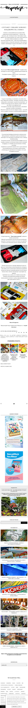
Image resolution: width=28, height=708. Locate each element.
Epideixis (2, 691)
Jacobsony (17, 691)
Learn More (14, 706)
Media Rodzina (4, 695)
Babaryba (9, 683)
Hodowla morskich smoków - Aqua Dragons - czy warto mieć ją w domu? (14, 578)
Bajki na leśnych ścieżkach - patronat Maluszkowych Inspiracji (14, 543)
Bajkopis (18, 683)
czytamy (14, 335)
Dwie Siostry (22, 687)
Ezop (7, 691)
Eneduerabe (19, 689)
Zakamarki (3, 704)
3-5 (8, 335)
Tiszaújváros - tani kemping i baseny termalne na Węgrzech (14, 612)
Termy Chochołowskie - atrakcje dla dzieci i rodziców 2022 (14, 646)
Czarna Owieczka (18, 685)
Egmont (14, 689)
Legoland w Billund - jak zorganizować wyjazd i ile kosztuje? (14, 490)
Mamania (23, 693)
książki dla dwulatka (22, 335)
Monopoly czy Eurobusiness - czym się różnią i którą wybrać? (14, 595)
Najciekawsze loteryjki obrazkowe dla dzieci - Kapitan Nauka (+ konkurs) (14, 560)
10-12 (5, 335)
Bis (22, 683)
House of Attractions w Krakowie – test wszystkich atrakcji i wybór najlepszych (14, 629)
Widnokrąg (3, 702)
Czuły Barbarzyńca (5, 687)
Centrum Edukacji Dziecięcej (7, 685)
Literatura (11, 693)
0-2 (3, 335)
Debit (17, 687)
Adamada (3, 683)
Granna (11, 691)
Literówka (17, 693)
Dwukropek (3, 689)
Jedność (22, 691)
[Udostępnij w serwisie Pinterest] (26, 333)
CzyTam (12, 687)
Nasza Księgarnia (14, 322)
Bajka (13, 683)
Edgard (9, 689)
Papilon (2, 697)
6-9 (10, 335)
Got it (20, 706)
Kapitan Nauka (4, 693)
